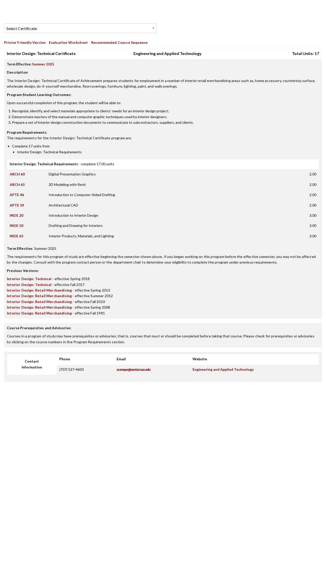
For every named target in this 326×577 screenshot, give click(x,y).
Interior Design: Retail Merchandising (39, 290)
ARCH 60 (17, 174)
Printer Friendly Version (25, 42)
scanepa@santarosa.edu (134, 369)
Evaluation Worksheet (68, 42)
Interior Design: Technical (29, 279)
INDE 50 (16, 225)
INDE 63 (16, 236)
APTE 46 (17, 195)
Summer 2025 (43, 64)
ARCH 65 (17, 184)
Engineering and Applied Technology (223, 369)
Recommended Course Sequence (119, 42)
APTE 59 (17, 205)
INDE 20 (16, 215)
